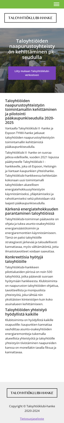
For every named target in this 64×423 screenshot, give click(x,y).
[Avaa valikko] (56, 4)
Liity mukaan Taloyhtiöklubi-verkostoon (32, 73)
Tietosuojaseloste (32, 419)
